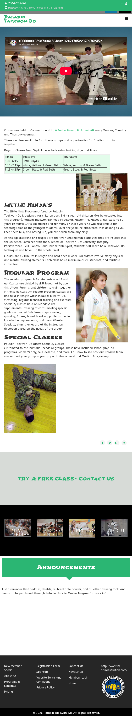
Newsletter (76, 671)
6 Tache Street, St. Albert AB (74, 130)
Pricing (8, 691)
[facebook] (122, 3)
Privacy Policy (45, 687)
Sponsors (42, 671)
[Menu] (126, 18)
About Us (10, 676)
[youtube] (126, 3)
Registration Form (48, 666)
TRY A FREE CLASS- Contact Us (66, 479)
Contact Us (76, 666)
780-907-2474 (17, 3)
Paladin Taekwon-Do (20, 19)
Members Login (78, 677)
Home (72, 683)
